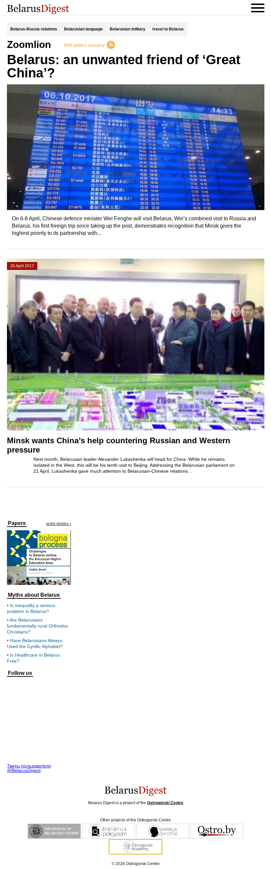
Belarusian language (83, 29)
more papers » (58, 524)
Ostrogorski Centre (165, 803)
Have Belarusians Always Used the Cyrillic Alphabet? (35, 643)
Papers (17, 523)
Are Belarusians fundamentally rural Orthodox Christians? (37, 625)
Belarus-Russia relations (33, 29)
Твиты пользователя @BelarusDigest (29, 768)
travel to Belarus (168, 29)
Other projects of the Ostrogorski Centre (135, 820)
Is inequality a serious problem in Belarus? (31, 608)
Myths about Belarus (34, 595)
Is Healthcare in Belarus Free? (33, 658)
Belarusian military (127, 29)
